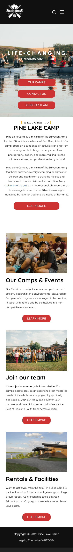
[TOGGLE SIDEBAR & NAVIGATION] (63, 12)
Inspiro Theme (27, 540)
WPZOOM (48, 540)
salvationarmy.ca (15, 185)
